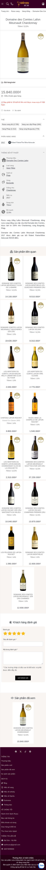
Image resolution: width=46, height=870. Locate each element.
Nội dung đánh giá (10, 649)
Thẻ (2, 120)
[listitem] (23, 52)
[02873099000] (12, 3)
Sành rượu (20, 865)
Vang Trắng (10, 168)
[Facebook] (15, 751)
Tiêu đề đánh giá (9, 639)
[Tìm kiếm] (7, 3)
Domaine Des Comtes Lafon (17, 161)
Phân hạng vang (8, 136)
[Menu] (2, 3)
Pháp (8, 175)
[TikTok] (25, 751)
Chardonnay (11, 190)
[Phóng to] (23, 52)
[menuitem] (10, 124)
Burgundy (10, 183)
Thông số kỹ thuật (10, 153)
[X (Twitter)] (20, 751)
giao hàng (17, 96)
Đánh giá (6, 630)
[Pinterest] (30, 751)
